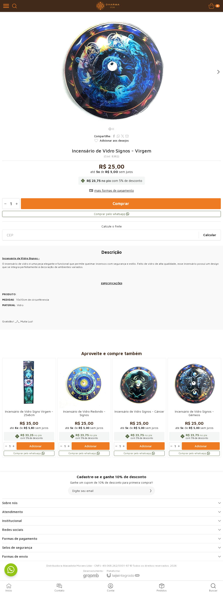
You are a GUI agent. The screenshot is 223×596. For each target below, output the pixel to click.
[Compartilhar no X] (122, 136)
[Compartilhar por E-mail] (126, 136)
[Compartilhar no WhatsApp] (118, 136)
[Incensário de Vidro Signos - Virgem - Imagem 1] (111, 72)
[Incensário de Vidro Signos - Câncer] (139, 407)
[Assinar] (150, 490)
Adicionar (35, 446)
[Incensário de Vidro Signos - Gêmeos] (194, 407)
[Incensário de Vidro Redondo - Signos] (84, 407)
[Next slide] (218, 72)
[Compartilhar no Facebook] (113, 136)
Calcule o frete (111, 226)
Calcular (209, 235)
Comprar (121, 203)
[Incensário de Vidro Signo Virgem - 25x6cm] (29, 407)
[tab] (110, 129)
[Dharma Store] (108, 6)
